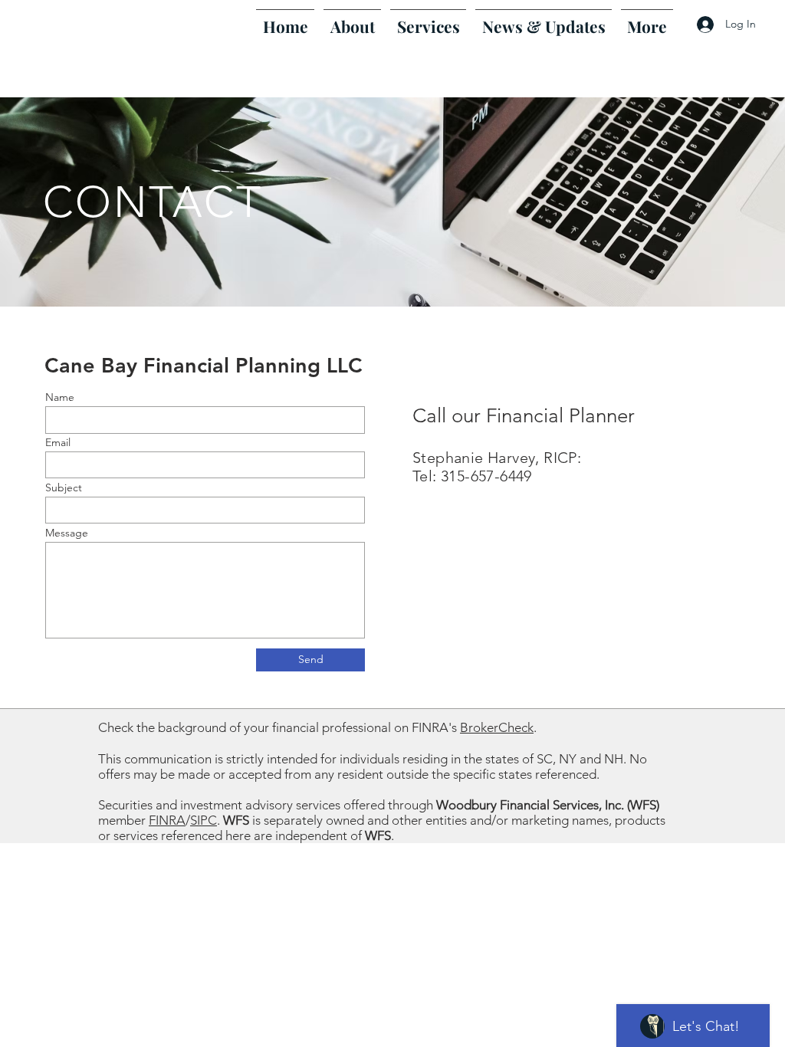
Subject (63, 487)
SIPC (203, 820)
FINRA (167, 820)
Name (59, 397)
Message (66, 532)
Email (58, 442)
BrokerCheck (497, 727)
